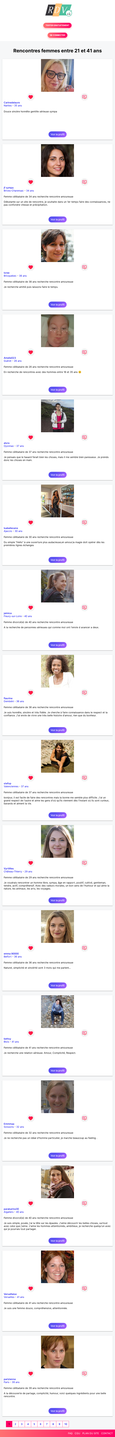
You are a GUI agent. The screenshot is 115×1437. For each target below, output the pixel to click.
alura (6, 442)
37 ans (20, 445)
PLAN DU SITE (90, 1433)
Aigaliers (8, 1211)
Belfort (8, 956)
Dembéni (9, 701)
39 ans (15, 1382)
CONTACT (107, 1433)
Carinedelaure (12, 102)
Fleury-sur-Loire (13, 616)
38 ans (23, 275)
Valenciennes (11, 786)
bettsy (7, 1038)
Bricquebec (10, 275)
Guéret (7, 360)
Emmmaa (9, 1123)
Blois (6, 1041)
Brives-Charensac (14, 190)
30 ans (18, 531)
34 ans (30, 190)
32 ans (20, 1126)
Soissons (9, 1126)
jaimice (8, 613)
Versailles (9, 1297)
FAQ (70, 1433)
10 (65, 1424)
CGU (77, 1433)
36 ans (20, 701)
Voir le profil (57, 134)
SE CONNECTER (57, 35)
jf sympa (8, 187)
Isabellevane (11, 528)
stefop (7, 783)
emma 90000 (11, 953)
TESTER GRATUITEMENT (57, 25)
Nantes (8, 105)
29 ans (28, 871)
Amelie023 (10, 357)
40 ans (28, 616)
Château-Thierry (13, 871)
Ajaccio (8, 531)
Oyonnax (9, 445)
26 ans (18, 360)
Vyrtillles (9, 868)
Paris (6, 1382)
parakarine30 (11, 1208)
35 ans (18, 105)
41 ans (15, 1041)
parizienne (10, 1379)
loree (6, 272)
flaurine (8, 698)
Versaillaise (10, 1294)
